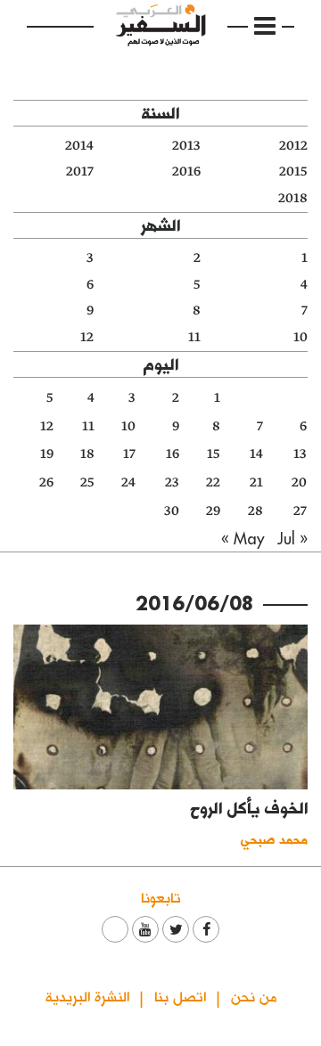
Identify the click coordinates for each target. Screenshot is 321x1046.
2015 (293, 171)
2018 (293, 198)
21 (256, 482)
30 (171, 511)
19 (47, 454)
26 (46, 482)
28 (255, 511)
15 (213, 454)
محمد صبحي (274, 838)
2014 (79, 145)
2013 (186, 145)
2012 (293, 145)
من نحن (253, 995)
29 (213, 511)
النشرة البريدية (87, 995)
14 (256, 454)
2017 (80, 171)
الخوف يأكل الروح (249, 807)
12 (87, 337)
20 (299, 482)
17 (129, 454)
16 (172, 454)
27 (300, 511)
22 (213, 482)
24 (128, 482)
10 (300, 337)
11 (194, 337)
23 (172, 482)
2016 (186, 171)
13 (300, 454)
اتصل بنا (180, 995)
